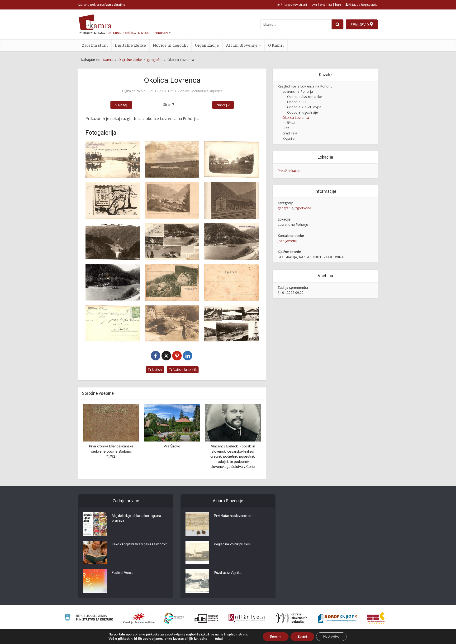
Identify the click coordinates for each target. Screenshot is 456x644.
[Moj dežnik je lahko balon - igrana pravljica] (95, 524)
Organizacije (207, 45)
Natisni (156, 369)
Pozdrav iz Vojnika (228, 573)
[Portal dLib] (207, 618)
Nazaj (122, 105)
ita (330, 4)
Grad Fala (289, 133)
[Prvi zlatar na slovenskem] (197, 524)
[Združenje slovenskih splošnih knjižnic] (246, 618)
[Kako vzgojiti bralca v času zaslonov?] (95, 552)
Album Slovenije (241, 45)
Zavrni (302, 636)
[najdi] (337, 24)
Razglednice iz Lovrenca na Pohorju (305, 86)
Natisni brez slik (184, 369)
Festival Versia (122, 573)
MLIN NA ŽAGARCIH (235, 446)
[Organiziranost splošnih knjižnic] (139, 618)
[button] (249, 440)
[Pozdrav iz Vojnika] (197, 581)
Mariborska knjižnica (207, 91)
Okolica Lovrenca (295, 117)
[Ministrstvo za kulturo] (88, 618)
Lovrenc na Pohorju (297, 91)
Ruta (286, 128)
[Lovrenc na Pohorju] (113, 159)
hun (338, 4)
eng (322, 4)
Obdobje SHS (297, 102)
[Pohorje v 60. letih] (231, 323)
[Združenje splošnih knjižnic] (376, 618)
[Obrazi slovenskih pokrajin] (291, 618)
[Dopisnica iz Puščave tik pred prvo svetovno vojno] (113, 323)
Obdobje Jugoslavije (302, 112)
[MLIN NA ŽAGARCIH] (236, 422)
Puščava (288, 122)
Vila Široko (114, 446)
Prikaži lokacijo (289, 170)
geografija (285, 208)
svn (314, 4)
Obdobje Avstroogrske (304, 96)
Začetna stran (95, 45)
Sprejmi (275, 636)
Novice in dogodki (170, 45)
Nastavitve (331, 636)
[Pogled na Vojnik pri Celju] (197, 552)
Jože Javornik (287, 241)
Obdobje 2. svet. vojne (304, 107)
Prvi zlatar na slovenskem (233, 516)
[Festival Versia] (95, 581)
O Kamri (276, 45)
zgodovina (303, 208)
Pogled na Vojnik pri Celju (232, 544)
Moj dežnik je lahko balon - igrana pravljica (136, 518)
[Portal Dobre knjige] (338, 618)
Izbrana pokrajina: (101, 4)
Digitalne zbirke (130, 45)
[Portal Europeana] (174, 618)
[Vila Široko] (114, 422)
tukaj (219, 639)
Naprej (221, 105)
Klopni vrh (290, 138)
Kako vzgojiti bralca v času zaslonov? (139, 544)
